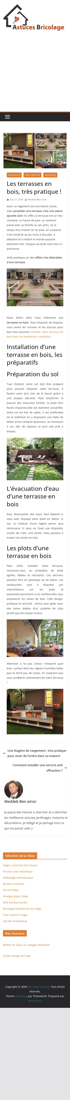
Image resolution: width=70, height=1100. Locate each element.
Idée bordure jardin (15, 902)
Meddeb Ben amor (37, 199)
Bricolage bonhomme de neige (22, 908)
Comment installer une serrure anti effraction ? (38, 768)
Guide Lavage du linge (17, 956)
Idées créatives (32, 175)
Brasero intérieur (13, 884)
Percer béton (11, 890)
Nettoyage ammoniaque (18, 877)
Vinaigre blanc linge (15, 896)
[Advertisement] (35, 74)
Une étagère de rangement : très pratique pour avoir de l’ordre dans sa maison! (36, 753)
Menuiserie (50, 175)
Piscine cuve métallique (17, 871)
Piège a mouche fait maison (20, 865)
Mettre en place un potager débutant (26, 945)
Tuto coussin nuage (15, 915)
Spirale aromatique (15, 921)
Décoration (14, 175)
